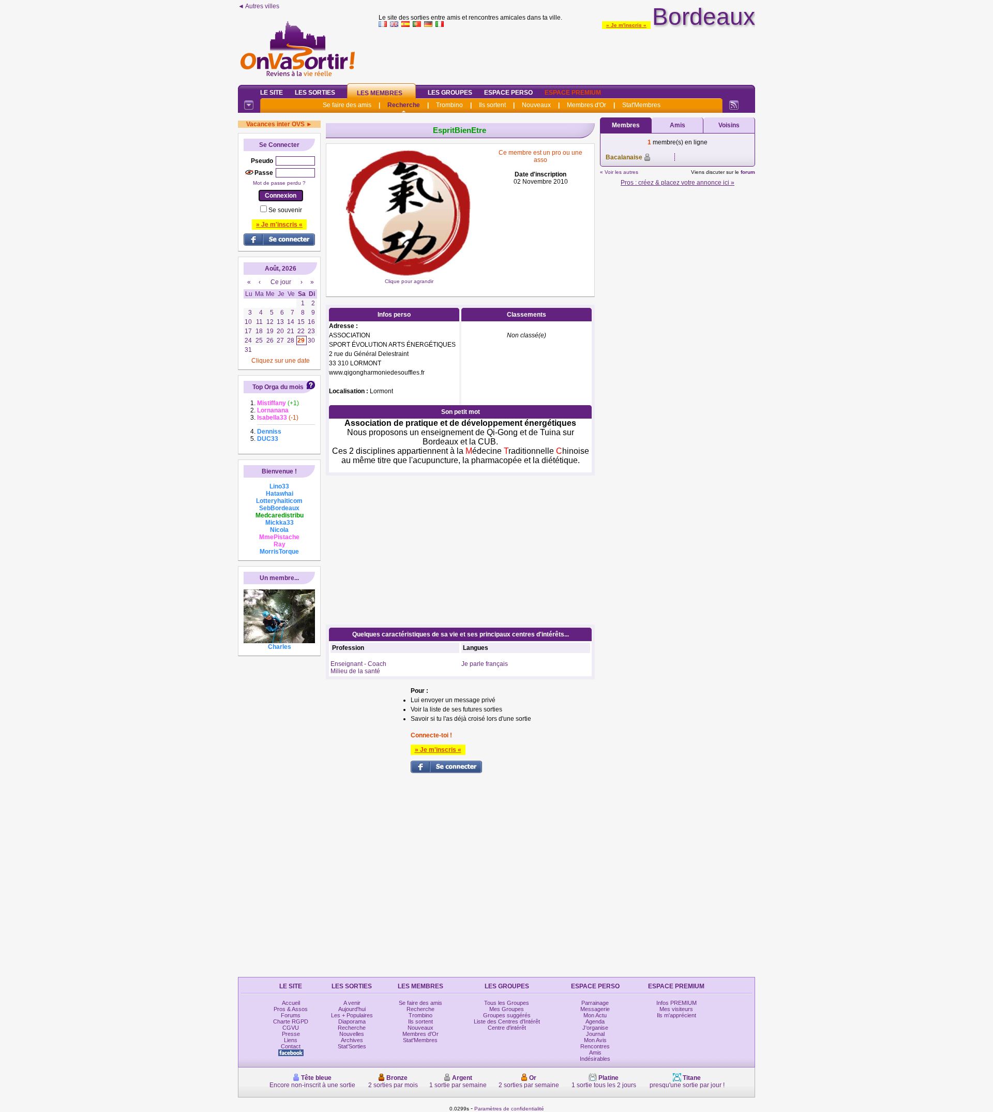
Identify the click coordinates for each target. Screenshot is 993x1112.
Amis (677, 125)
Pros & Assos (291, 1009)
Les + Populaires (352, 1015)
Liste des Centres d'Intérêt (507, 1021)
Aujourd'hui (352, 1009)
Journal (595, 1034)
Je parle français (484, 664)
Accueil (291, 1003)
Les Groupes (450, 92)
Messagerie (595, 1009)
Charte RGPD (290, 1021)
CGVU (290, 1028)
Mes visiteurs (676, 1009)
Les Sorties (315, 92)
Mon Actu (595, 1015)
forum (748, 172)
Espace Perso (508, 92)
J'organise (595, 1028)
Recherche (403, 105)
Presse (291, 1034)
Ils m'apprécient (676, 1015)
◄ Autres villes (258, 6)
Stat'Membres (641, 105)
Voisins (729, 125)
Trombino (449, 105)
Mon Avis (595, 1040)
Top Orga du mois (278, 387)
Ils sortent (492, 105)
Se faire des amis (347, 105)
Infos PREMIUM (676, 1003)
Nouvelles (351, 1034)
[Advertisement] (567, 54)
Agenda (595, 1021)
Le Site (271, 92)
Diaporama (352, 1021)
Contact (290, 1046)
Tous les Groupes (506, 1003)
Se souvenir (285, 210)
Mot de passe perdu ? (279, 183)
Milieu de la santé (355, 671)
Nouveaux (536, 105)
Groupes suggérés (507, 1015)
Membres (626, 125)
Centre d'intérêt (507, 1028)
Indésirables (595, 1059)
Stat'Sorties (352, 1046)
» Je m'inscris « (626, 25)
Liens (290, 1040)
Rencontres (595, 1046)
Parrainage (595, 1003)
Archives (352, 1040)
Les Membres (379, 93)
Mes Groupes (506, 1009)
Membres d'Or (586, 105)
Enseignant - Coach (358, 664)
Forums (290, 1015)
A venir (351, 1003)
